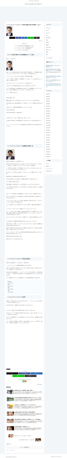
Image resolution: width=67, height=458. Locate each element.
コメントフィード (49, 168)
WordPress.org (49, 171)
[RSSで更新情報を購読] (25, 381)
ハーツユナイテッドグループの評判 (22, 50)
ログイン (47, 163)
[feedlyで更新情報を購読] (23, 381)
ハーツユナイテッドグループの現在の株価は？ (23, 48)
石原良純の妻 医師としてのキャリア (52, 65)
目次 (23, 43)
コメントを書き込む (24, 447)
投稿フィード (48, 166)
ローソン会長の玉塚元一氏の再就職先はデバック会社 (25, 45)
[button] (37, 38)
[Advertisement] (33, 14)
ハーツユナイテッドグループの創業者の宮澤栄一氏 (24, 47)
